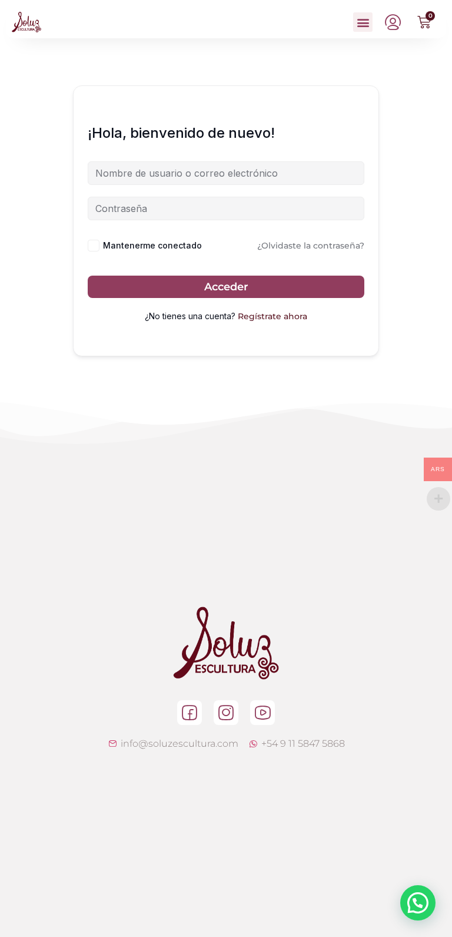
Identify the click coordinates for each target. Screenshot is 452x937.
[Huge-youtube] (262, 712)
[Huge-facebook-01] (189, 712)
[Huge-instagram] (226, 712)
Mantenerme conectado (152, 245)
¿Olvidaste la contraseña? (310, 245)
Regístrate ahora (272, 316)
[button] (363, 22)
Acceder (226, 286)
